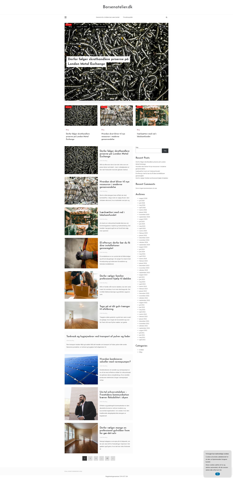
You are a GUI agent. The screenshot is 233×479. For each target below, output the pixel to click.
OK (217, 474)
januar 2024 (143, 263)
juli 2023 (141, 277)
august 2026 (143, 198)
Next (164, 26)
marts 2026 (143, 210)
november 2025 (144, 214)
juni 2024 (142, 251)
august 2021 (143, 330)
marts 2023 (143, 286)
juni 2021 (142, 335)
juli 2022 (141, 305)
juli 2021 (141, 333)
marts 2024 (143, 258)
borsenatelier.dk (97, 26)
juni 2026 (142, 203)
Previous (160, 26)
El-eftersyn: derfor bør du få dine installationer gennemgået (115, 246)
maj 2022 (142, 309)
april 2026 (142, 207)
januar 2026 (143, 212)
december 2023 (144, 265)
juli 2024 (141, 249)
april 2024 (142, 256)
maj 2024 (142, 254)
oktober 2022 (143, 298)
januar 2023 (143, 291)
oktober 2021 (143, 326)
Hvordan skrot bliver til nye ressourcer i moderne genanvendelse (98, 62)
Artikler (141, 350)
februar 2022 (143, 316)
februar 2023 (143, 289)
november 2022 (144, 296)
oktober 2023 (143, 270)
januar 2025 (143, 235)
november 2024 (144, 240)
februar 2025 (143, 233)
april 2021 (142, 340)
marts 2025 (143, 231)
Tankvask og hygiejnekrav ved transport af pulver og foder (98, 336)
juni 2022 (142, 307)
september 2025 (144, 217)
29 (107, 458)
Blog (70, 26)
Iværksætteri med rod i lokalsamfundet (148, 171)
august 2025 (143, 219)
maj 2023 (142, 282)
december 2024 (144, 238)
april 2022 (142, 312)
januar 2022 (143, 319)
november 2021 (144, 323)
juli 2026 (141, 200)
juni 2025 (142, 224)
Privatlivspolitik (128, 17)
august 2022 (143, 302)
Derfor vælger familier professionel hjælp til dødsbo (152, 178)
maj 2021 (142, 337)
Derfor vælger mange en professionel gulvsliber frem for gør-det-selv (115, 431)
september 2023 (144, 272)
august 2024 (143, 247)
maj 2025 (142, 226)
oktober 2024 (143, 242)
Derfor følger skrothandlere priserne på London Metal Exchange (78, 136)
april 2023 (142, 284)
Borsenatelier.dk (117, 7)
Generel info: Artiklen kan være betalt (107, 17)
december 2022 (144, 293)
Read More (161, 61)
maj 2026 (142, 205)
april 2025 (142, 228)
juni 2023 (142, 279)
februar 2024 (143, 261)
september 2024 (144, 245)
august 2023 (143, 275)
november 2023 (144, 268)
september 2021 (144, 328)
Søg (137, 147)
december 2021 (144, 321)
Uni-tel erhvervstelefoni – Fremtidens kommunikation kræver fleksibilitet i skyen (114, 395)
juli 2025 (141, 221)
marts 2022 (143, 314)
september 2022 (144, 300)
